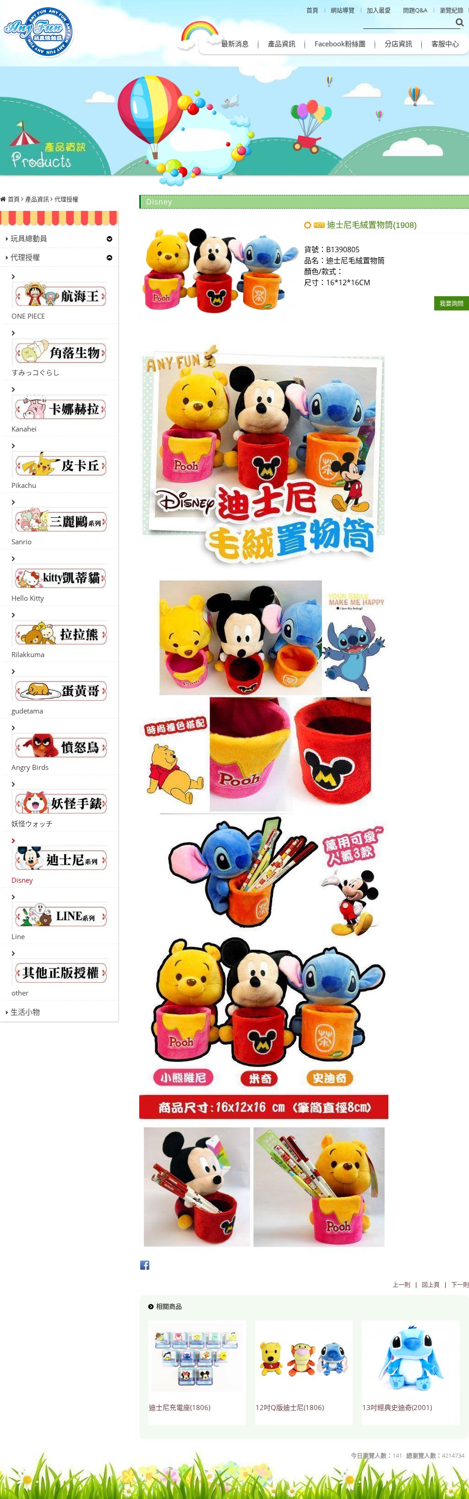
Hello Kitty (27, 598)
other (19, 992)
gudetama (27, 710)
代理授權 (66, 199)
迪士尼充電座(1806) (179, 1407)
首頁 (14, 199)
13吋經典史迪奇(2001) (397, 1407)
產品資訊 (37, 199)
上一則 (401, 1284)
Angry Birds (30, 767)
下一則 (460, 1284)
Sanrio (21, 541)
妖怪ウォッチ (32, 823)
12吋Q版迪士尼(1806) (290, 1407)
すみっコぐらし (35, 372)
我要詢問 (452, 303)
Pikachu (23, 485)
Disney (22, 880)
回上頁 (431, 1284)
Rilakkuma (27, 654)
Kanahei (24, 428)
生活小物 (25, 1012)
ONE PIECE (28, 316)
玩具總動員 (29, 238)
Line (18, 936)
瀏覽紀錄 (452, 10)
